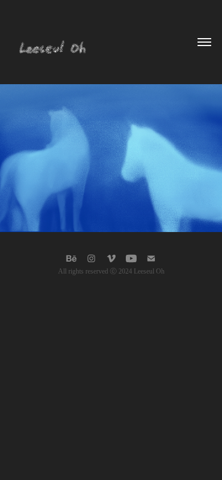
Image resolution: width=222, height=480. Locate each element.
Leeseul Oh (149, 271)
